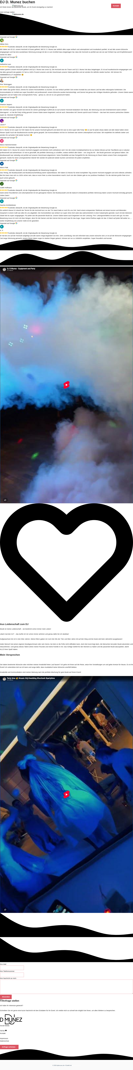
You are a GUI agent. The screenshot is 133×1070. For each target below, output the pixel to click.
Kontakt (116, 6)
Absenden (6, 997)
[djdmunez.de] (18, 14)
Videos (106, 6)
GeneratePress (76, 1065)
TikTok (2, 1031)
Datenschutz (4, 1041)
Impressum (4, 1038)
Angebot (94, 6)
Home (85, 6)
